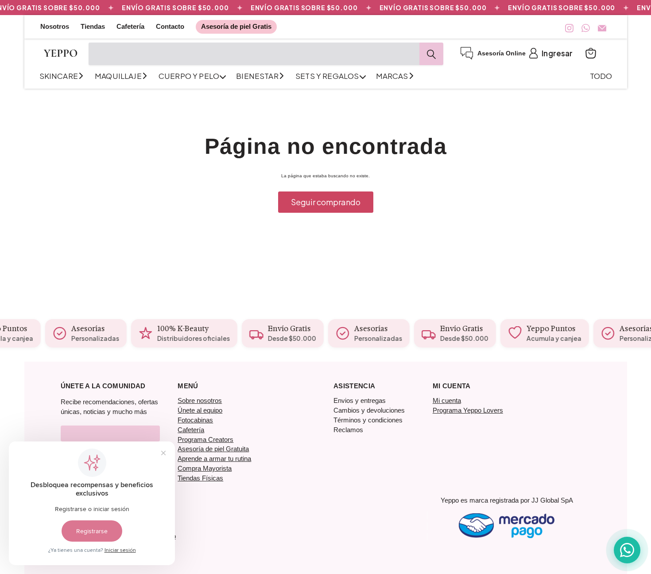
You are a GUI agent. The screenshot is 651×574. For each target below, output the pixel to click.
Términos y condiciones (368, 420)
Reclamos (348, 429)
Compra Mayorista (205, 468)
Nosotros (54, 26)
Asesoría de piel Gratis (236, 26)
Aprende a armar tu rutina (214, 458)
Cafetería (130, 26)
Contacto (170, 26)
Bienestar (258, 76)
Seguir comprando (325, 202)
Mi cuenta (447, 400)
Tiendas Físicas (200, 478)
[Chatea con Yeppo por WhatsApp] (627, 550)
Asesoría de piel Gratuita (213, 449)
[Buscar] (431, 54)
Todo (601, 76)
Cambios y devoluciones (369, 410)
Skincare (59, 76)
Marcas (393, 76)
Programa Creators (205, 439)
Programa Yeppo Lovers (468, 410)
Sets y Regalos (327, 76)
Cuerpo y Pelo (190, 76)
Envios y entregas (359, 400)
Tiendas (93, 26)
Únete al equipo (200, 410)
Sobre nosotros (200, 400)
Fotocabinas (195, 420)
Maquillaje (119, 76)
